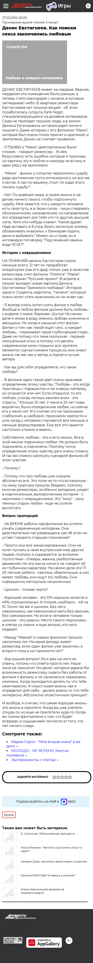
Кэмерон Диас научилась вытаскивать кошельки (54, 861)
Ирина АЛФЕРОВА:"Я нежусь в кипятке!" (48, 875)
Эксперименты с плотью (33, 760)
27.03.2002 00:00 (14, 18)
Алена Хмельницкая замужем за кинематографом (42, 891)
